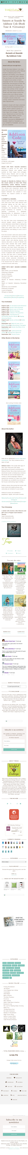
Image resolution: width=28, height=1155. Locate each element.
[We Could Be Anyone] (8, 843)
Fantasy (14, 965)
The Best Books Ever (9, 1009)
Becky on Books (14, 320)
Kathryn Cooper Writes (10, 1016)
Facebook (10, 498)
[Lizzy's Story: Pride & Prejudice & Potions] (5, 843)
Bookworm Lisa (8, 1004)
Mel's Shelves (7, 1000)
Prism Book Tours (18, 47)
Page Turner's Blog (9, 1014)
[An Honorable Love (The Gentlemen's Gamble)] (14, 843)
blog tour (11, 16)
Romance (16, 17)
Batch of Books (8, 995)
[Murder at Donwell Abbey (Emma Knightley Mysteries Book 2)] (3, 847)
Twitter (16, 498)
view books (20, 835)
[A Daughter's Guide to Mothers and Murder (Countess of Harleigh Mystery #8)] (19, 847)
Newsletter (14, 503)
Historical (21, 965)
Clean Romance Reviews (10, 1019)
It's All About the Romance (18, 305)
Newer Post (7, 631)
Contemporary (19, 16)
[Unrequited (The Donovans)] (8, 847)
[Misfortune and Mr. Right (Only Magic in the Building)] (3, 852)
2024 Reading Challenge (14, 825)
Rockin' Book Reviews (16, 307)
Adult (5, 16)
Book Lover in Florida (16, 309)
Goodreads (8, 295)
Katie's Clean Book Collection (11, 1002)
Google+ (23, 501)
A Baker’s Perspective (16, 312)
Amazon (14, 295)
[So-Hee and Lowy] (22, 847)
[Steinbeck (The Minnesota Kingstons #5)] (17, 847)
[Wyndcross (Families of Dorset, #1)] (11, 847)
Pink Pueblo (22, 1140)
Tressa (13, 827)
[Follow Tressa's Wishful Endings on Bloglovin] (14, 1064)
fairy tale (5, 977)
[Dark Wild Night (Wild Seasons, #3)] (3, 843)
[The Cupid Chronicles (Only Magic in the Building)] (11, 852)
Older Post (21, 631)
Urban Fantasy (7, 975)
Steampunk (17, 970)
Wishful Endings (15, 311)
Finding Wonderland (9, 986)
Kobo (9, 297)
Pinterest (22, 498)
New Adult (6, 970)
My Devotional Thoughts (18, 325)
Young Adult (15, 975)
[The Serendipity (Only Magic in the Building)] (8, 852)
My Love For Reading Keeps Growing (14, 1005)
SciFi (11, 970)
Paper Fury (6, 1007)
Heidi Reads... (7, 993)
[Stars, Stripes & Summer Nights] (11, 843)
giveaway (11, 17)
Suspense (13, 972)
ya (10, 977)
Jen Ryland (7, 988)
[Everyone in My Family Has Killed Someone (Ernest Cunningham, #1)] (19, 843)
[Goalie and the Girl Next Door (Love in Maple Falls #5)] (5, 847)
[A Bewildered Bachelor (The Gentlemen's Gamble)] (17, 843)
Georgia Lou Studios (14, 1148)
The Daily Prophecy (9, 997)
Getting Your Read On (14, 332)
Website (4, 498)
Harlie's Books (13, 316)
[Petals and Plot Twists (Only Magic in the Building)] (5, 852)
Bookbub (18, 501)
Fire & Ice (6, 999)
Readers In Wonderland (10, 1012)
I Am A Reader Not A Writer (11, 990)
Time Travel (20, 972)
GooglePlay (20, 297)
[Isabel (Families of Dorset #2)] (14, 847)
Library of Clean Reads (10, 1018)
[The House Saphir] (22, 843)
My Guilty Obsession (9, 1011)
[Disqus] (14, 657)
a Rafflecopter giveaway (9, 521)
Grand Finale (16, 334)
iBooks (14, 297)
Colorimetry (7, 992)
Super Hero (6, 972)
